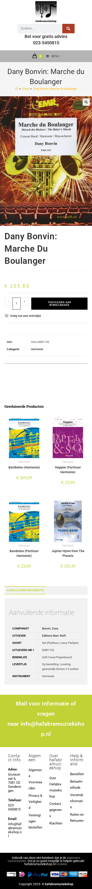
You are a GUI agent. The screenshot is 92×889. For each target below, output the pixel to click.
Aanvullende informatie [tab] (25, 590)
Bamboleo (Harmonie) (24, 467)
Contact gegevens (55, 810)
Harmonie (37, 349)
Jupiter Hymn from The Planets (68, 553)
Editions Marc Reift (54, 635)
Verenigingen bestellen (35, 821)
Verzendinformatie (76, 801)
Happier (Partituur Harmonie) (68, 470)
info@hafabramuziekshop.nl (15, 830)
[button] (86, 102)
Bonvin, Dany (50, 628)
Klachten (55, 823)
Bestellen (77, 774)
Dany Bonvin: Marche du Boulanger (55, 88)
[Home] (16, 88)
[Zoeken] (68, 28)
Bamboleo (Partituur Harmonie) (24, 553)
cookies (61, 864)
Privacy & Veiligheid (35, 802)
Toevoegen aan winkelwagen (59, 303)
